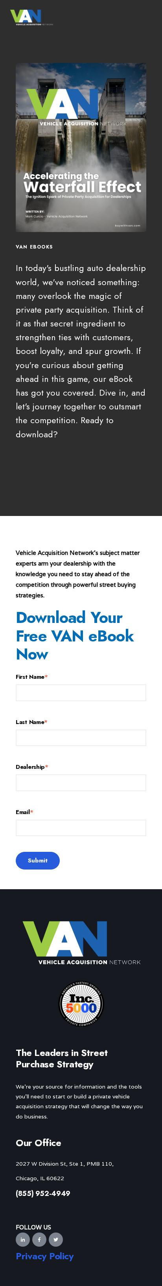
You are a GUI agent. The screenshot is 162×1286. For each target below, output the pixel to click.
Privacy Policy (45, 1256)
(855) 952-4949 (43, 1193)
